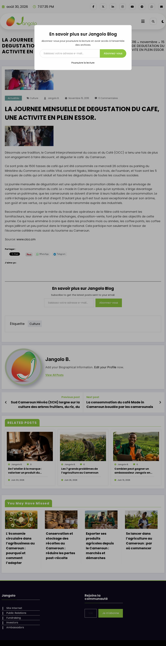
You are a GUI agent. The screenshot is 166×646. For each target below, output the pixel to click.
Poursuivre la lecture (83, 62)
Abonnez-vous (113, 53)
